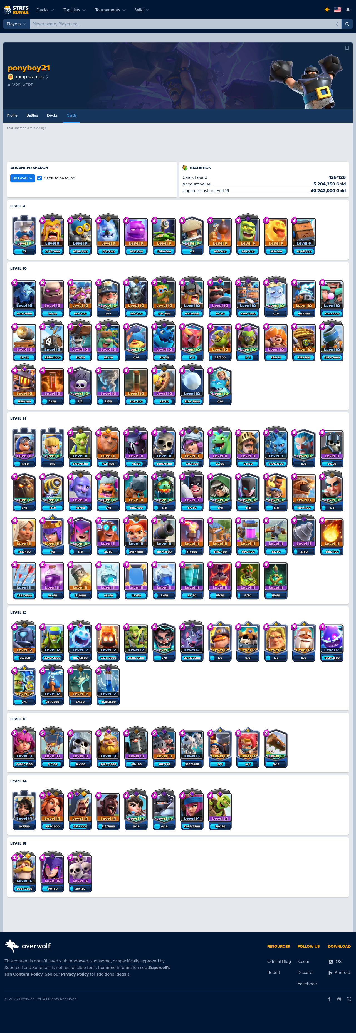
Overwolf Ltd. (30, 999)
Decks (42, 10)
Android (341, 972)
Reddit (273, 972)
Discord (305, 972)
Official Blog (279, 961)
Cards (72, 115)
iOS (337, 961)
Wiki (139, 10)
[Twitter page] (349, 999)
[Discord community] (339, 999)
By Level (20, 178)
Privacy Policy (75, 974)
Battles (32, 115)
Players (14, 24)
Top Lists (71, 10)
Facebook (307, 984)
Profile (12, 115)
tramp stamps (29, 77)
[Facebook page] (329, 999)
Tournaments (107, 10)
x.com (303, 961)
